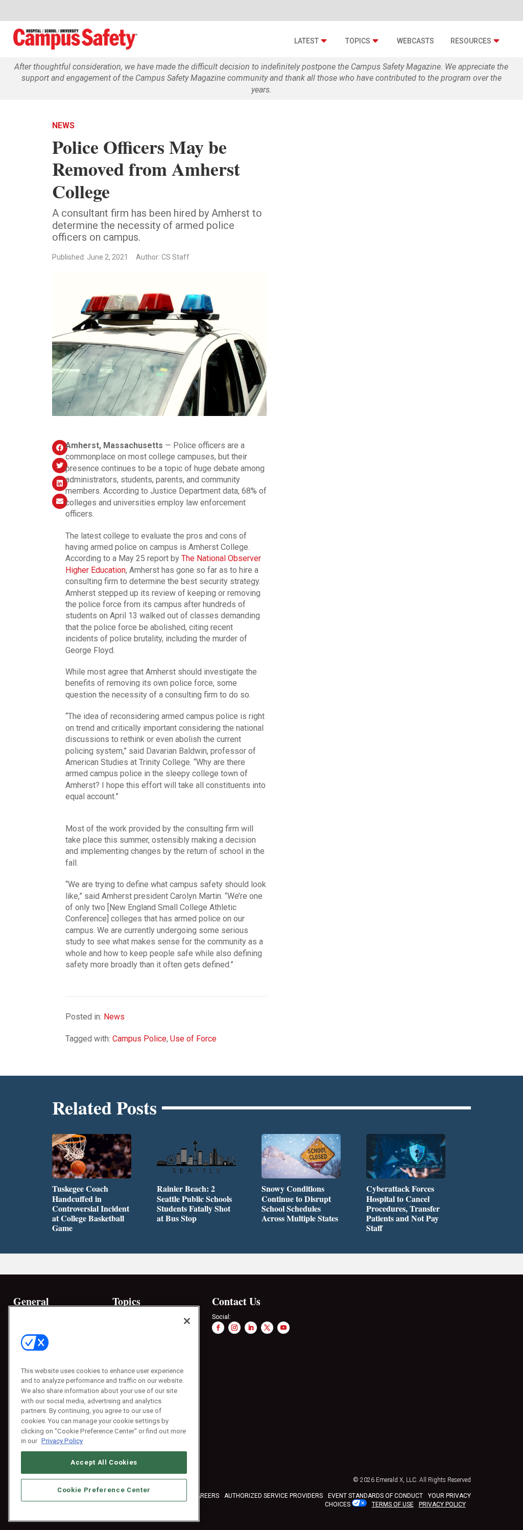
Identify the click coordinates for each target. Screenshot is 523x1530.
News (63, 125)
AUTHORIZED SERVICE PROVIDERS (273, 1495)
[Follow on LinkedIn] (251, 1328)
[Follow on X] (267, 1328)
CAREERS (205, 1495)
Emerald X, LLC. (397, 1479)
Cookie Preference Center (104, 1490)
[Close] (187, 1321)
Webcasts (415, 40)
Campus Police (139, 1039)
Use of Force (193, 1039)
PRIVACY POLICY (442, 1504)
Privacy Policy (62, 1441)
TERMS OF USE (393, 1504)
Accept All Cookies (103, 1462)
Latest (306, 40)
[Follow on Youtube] (283, 1328)
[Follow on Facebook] (218, 1328)
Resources (470, 40)
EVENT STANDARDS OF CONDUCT (375, 1495)
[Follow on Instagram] (234, 1328)
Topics (357, 40)
